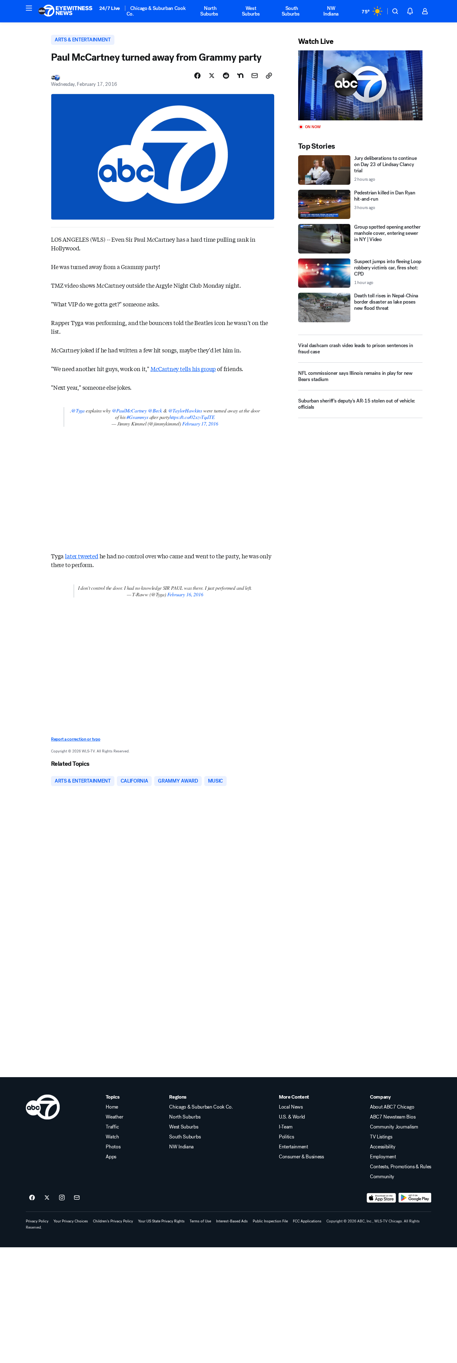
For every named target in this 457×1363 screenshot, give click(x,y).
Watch (112, 1136)
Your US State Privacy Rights (161, 1221)
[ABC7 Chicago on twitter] (47, 1198)
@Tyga (78, 410)
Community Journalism (394, 1126)
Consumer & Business (301, 1156)
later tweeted (81, 556)
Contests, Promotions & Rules (400, 1166)
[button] (28, 8)
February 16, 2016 (185, 594)
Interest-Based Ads (232, 1221)
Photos (113, 1146)
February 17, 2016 (200, 423)
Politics (286, 1136)
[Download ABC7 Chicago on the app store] (381, 1198)
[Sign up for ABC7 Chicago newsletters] (77, 1198)
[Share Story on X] (211, 75)
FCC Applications (307, 1221)
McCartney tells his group (183, 369)
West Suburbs (251, 11)
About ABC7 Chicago (392, 1107)
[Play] (360, 85)
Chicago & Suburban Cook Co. (156, 11)
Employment (383, 1156)
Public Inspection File (270, 1221)
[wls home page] (43, 1107)
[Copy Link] (269, 75)
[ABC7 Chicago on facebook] (32, 1198)
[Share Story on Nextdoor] (240, 75)
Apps (111, 1156)
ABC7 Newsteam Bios (392, 1116)
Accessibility (382, 1146)
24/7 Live (109, 8)
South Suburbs (291, 11)
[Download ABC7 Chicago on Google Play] (415, 1198)
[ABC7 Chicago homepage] (65, 11)
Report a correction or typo (75, 739)
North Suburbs (209, 11)
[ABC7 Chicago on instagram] (62, 1198)
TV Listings (381, 1136)
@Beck (155, 410)
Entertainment (293, 1146)
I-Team (286, 1126)
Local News (291, 1107)
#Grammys (137, 417)
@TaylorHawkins (185, 410)
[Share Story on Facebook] (197, 75)
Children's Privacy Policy (113, 1221)
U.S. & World (292, 1116)
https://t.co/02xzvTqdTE (192, 417)
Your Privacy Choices (70, 1221)
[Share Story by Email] (254, 75)
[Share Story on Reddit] (226, 75)
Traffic (112, 1126)
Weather (114, 1116)
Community (382, 1176)
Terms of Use (200, 1221)
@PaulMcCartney (129, 410)
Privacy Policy (37, 1221)
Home (112, 1107)
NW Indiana (331, 11)
